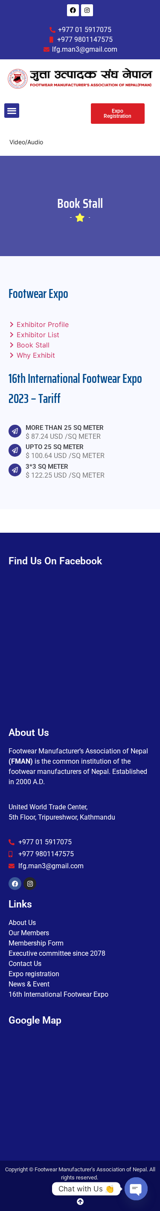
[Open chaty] (136, 1188)
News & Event (29, 984)
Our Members (29, 933)
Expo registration (34, 974)
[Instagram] (87, 10)
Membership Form (36, 943)
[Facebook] (73, 10)
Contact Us (25, 964)
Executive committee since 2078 (57, 953)
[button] (11, 110)
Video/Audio (26, 142)
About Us (22, 923)
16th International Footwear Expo (58, 994)
